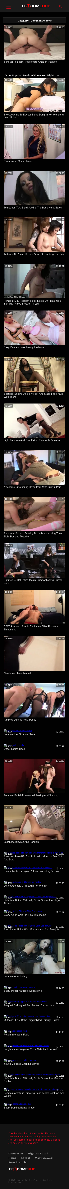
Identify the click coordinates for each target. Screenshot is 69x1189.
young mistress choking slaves (21, 1063)
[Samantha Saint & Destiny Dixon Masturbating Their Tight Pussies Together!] (34, 530)
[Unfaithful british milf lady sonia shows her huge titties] (30, 896)
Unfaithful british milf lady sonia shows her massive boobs (33, 1080)
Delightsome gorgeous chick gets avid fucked (30, 1049)
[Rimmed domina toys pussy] (34, 717)
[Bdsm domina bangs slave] (17, 1104)
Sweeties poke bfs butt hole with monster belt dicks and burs (34, 858)
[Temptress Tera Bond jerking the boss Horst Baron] (34, 204)
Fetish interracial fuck (16, 1034)
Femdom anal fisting (15, 976)
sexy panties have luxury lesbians (24, 347)
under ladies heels (14, 748)
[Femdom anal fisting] (34, 973)
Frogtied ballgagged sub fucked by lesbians (29, 1005)
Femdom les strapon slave (19, 734)
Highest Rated (38, 1153)
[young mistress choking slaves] (20, 1060)
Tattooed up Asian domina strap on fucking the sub (34, 254)
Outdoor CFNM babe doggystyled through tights (31, 1020)
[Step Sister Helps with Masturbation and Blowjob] (28, 926)
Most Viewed (44, 1158)
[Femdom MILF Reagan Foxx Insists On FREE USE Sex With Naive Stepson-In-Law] (34, 297)
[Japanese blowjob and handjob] (34, 839)
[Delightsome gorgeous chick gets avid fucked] (26, 1045)
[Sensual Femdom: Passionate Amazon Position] (34, 59)
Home (12, 1158)
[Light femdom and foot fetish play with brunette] (34, 437)
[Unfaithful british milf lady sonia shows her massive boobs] (32, 1075)
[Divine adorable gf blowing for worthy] (22, 882)
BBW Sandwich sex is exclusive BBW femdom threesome (31, 628)
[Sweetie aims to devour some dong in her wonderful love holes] (34, 111)
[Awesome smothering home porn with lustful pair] (34, 484)
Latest (25, 1158)
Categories (16, 1153)
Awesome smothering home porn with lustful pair (32, 487)
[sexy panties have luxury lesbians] (34, 344)
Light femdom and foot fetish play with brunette (32, 440)
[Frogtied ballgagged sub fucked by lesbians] (25, 1002)
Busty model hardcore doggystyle (23, 990)
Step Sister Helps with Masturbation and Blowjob (31, 929)
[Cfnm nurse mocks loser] (34, 158)
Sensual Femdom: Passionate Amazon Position (30, 61)
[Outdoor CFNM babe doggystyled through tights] (28, 1016)
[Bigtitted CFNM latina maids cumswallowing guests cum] (34, 577)
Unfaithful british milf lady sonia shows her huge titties (32, 902)
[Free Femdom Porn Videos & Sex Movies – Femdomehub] (22, 1172)
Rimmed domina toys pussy (20, 719)
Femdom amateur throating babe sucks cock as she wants (34, 1095)
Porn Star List (18, 1162)
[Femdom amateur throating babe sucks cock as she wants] (33, 1089)
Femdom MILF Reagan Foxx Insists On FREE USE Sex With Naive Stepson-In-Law (32, 302)
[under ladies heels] (14, 745)
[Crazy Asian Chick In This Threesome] (23, 911)
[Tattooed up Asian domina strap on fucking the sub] (34, 251)
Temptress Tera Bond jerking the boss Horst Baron (33, 207)
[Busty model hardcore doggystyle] (21, 987)
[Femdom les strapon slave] (18, 730)
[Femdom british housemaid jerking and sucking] (34, 792)
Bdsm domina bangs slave (19, 1107)
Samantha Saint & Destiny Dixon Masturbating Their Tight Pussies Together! (33, 535)
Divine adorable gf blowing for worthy (25, 885)
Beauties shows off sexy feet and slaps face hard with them (33, 395)
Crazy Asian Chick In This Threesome (25, 914)
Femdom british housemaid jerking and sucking (31, 795)
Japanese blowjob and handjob (21, 841)
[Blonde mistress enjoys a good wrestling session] (28, 867)
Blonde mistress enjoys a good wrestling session (32, 871)
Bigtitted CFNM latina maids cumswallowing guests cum (33, 582)
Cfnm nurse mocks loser (18, 161)
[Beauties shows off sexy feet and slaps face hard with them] (34, 391)
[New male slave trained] (34, 670)
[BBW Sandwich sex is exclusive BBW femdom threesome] (34, 623)
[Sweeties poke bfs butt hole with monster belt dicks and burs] (33, 853)
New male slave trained (17, 673)
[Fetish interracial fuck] (15, 1031)
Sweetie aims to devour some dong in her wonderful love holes (34, 116)
